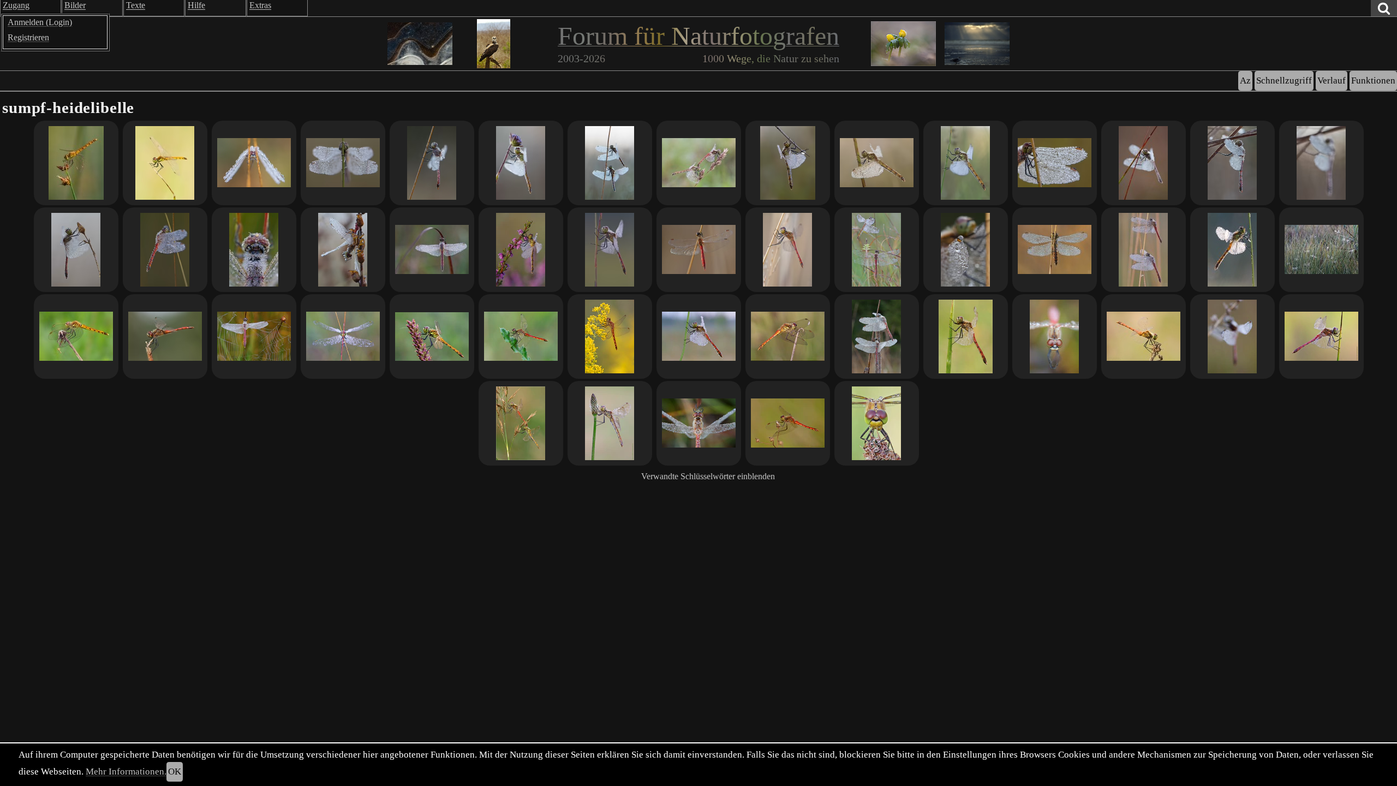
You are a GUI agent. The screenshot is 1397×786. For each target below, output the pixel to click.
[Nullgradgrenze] (1232, 163)
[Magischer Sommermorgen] (965, 163)
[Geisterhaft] (1321, 163)
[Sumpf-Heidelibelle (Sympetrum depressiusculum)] (965, 336)
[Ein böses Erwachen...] (254, 336)
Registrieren (28, 37)
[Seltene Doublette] (610, 163)
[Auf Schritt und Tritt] (1321, 249)
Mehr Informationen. (126, 771)
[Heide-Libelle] (521, 249)
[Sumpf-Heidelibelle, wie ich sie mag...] (432, 163)
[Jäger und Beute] (343, 249)
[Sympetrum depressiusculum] (521, 423)
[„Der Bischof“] (787, 336)
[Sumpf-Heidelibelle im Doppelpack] (876, 336)
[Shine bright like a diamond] (521, 163)
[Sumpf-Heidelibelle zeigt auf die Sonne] (76, 163)
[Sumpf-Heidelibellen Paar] (876, 249)
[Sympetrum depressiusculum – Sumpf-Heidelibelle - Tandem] (698, 163)
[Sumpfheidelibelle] (1143, 336)
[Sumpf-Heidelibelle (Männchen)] (521, 336)
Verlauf (1331, 80)
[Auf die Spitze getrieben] (1232, 336)
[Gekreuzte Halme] (1143, 163)
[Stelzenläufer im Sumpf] (254, 163)
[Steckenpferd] (76, 249)
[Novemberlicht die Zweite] (698, 249)
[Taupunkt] (254, 249)
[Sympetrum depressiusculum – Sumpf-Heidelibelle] (432, 336)
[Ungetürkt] (610, 336)
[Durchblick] (165, 249)
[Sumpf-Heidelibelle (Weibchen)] (787, 163)
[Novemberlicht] (787, 249)
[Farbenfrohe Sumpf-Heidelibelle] (698, 336)
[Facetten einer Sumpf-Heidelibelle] (1054, 336)
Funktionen (1373, 80)
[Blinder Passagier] (76, 336)
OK (174, 771)
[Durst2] (1232, 249)
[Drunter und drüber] (1143, 249)
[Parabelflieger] (432, 249)
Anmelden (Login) (40, 22)
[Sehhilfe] (876, 163)
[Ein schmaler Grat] (965, 249)
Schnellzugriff (1284, 80)
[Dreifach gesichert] (343, 163)
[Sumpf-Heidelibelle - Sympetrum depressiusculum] (1321, 336)
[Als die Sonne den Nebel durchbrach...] (1054, 249)
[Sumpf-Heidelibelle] (165, 163)
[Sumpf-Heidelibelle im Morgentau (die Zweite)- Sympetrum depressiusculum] (698, 423)
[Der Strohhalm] (876, 423)
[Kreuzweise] (343, 336)
